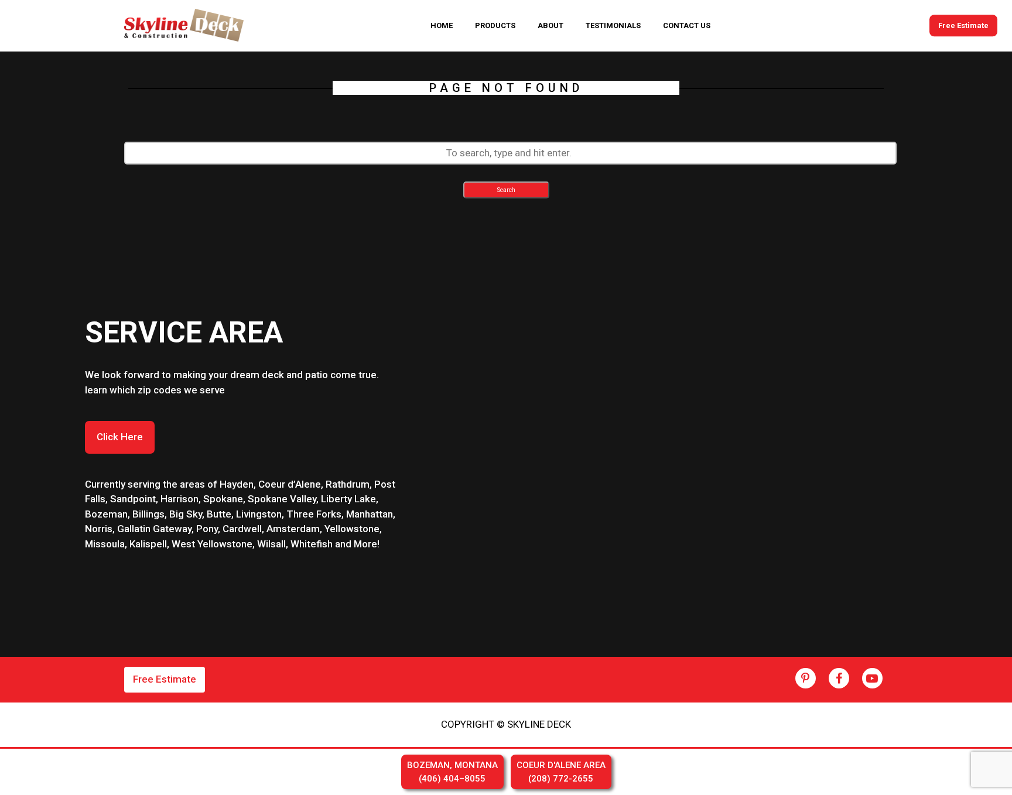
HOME (441, 25)
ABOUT (550, 25)
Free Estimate (963, 25)
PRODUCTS (495, 25)
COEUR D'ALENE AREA (561, 772)
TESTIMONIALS (613, 25)
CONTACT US (686, 25)
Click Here (120, 437)
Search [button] (506, 190)
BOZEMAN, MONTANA (452, 772)
